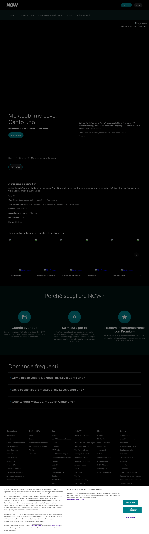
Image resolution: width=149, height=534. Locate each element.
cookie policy (37, 526)
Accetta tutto (130, 502)
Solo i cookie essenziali (132, 510)
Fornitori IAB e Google (75, 500)
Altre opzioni (130, 517)
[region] (74, 510)
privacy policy (55, 526)
